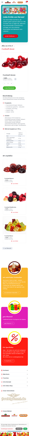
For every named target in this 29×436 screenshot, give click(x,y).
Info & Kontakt (7, 382)
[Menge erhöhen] (11, 83)
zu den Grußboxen (10, 36)
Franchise (6, 378)
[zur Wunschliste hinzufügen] (15, 79)
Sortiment (6, 370)
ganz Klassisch (7, 323)
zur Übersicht (8, 248)
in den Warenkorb (9, 88)
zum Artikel (15, 183)
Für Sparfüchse (8, 360)
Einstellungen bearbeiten (7, 428)
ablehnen (19, 428)
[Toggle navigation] (2, 2)
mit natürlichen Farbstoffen (11, 292)
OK (25, 428)
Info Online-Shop (8, 385)
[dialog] (14, 427)
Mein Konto (6, 374)
